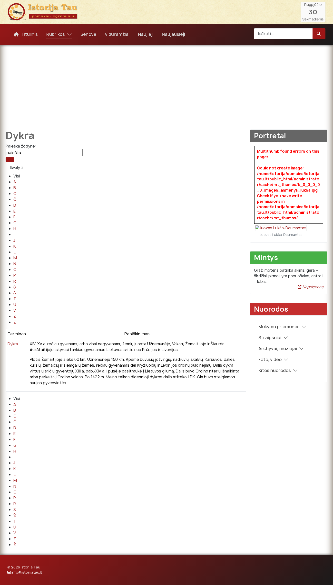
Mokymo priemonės (279, 327)
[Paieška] (10, 159)
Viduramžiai (117, 34)
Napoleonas (312, 286)
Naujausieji (173, 34)
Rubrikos (55, 34)
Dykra (13, 343)
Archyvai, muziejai (277, 348)
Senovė (88, 34)
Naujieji (145, 34)
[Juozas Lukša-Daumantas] (280, 228)
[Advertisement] (166, 84)
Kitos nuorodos (274, 370)
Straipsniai (269, 337)
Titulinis (29, 34)
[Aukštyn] (324, 576)
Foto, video (270, 359)
